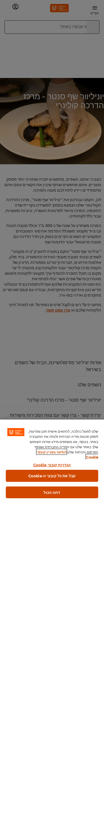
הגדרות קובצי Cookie (52, 464)
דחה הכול (52, 492)
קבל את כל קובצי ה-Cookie (52, 475)
